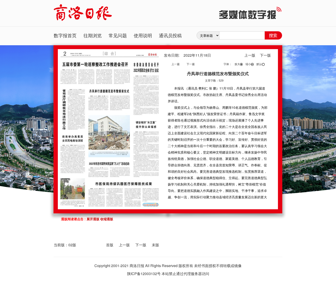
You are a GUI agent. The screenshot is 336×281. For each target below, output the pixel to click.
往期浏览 (92, 35)
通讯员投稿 (170, 35)
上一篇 (175, 64)
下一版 (140, 244)
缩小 (248, 64)
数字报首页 (65, 35)
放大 (237, 64)
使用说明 (143, 35)
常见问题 (118, 35)
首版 (109, 244)
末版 (155, 244)
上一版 (124, 244)
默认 (259, 64)
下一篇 (191, 64)
